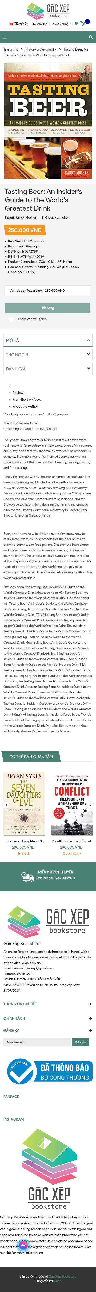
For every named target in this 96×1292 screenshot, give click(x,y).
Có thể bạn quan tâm (31, 756)
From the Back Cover (28, 399)
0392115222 (22, 974)
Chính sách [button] (14, 1018)
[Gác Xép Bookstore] (48, 11)
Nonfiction (61, 217)
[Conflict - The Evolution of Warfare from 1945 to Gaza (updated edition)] (72, 802)
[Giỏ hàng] (83, 24)
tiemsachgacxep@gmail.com (33, 968)
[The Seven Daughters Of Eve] (24, 802)
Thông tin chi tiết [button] (20, 1004)
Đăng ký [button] (11, 1030)
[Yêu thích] (76, 24)
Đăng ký (81, 1042)
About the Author (25, 406)
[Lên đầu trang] (83, 1245)
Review (18, 393)
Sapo (58, 1281)
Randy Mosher (26, 217)
